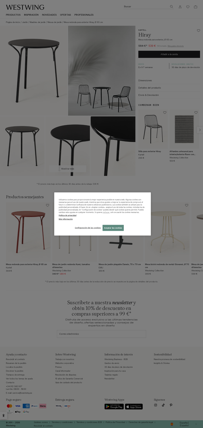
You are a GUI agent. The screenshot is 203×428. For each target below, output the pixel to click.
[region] (102, 214)
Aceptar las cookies (113, 228)
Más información (66, 219)
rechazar (106, 212)
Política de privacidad (67, 215)
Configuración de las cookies (88, 228)
